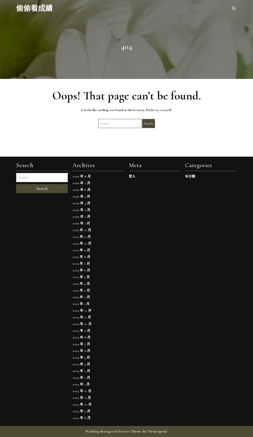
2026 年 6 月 (82, 190)
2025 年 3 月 (81, 290)
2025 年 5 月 (81, 277)
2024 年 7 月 (81, 344)
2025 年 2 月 (81, 297)
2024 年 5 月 (81, 357)
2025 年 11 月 (82, 237)
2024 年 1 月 (81, 384)
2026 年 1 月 (81, 223)
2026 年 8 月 (82, 176)
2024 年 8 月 (82, 337)
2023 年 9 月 (82, 411)
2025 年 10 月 (82, 243)
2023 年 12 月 (82, 391)
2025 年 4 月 (81, 284)
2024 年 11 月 (82, 317)
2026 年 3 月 (82, 210)
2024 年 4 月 (81, 364)
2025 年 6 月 (81, 270)
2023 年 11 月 (82, 398)
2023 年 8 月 (82, 418)
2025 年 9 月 (81, 250)
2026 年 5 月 (81, 196)
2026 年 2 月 (82, 217)
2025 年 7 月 (81, 264)
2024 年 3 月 (81, 371)
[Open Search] (234, 8)
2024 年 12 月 (82, 311)
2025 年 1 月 (81, 304)
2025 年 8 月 (82, 257)
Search (148, 123)
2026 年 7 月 (82, 183)
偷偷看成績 (34, 8)
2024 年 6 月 (82, 351)
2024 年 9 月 (82, 331)
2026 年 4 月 (82, 203)
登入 (132, 176)
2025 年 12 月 (82, 230)
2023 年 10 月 (82, 404)
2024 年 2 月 (81, 378)
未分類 (190, 176)
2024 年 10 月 (82, 324)
